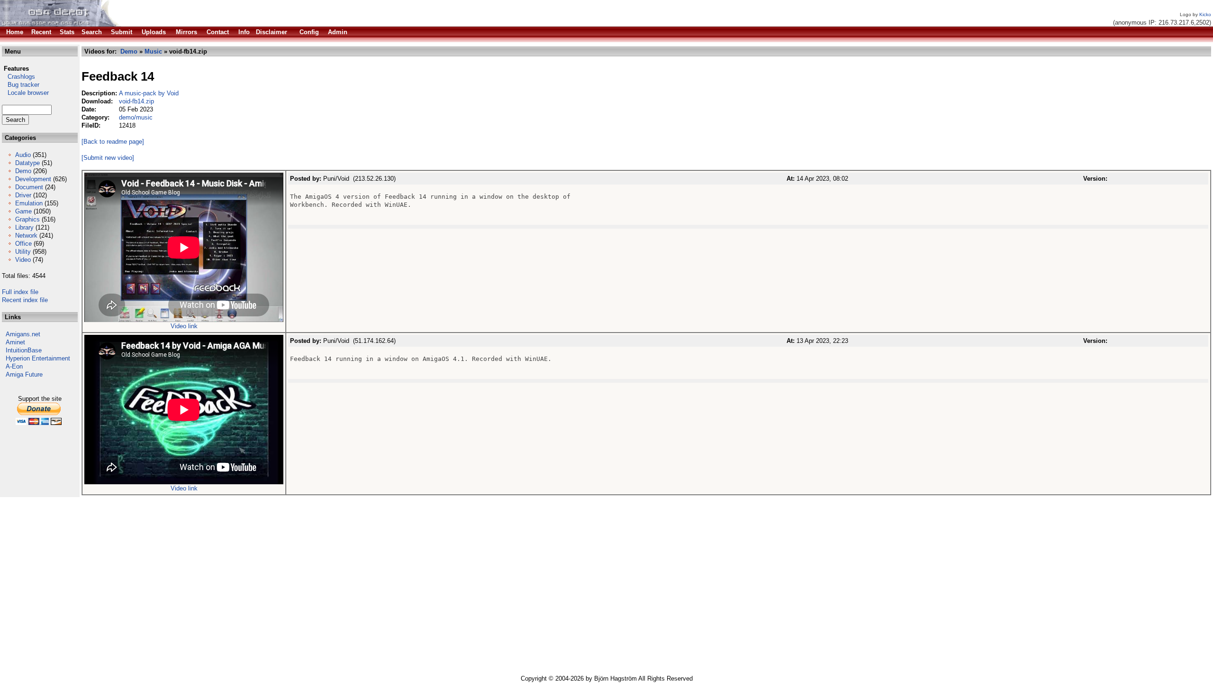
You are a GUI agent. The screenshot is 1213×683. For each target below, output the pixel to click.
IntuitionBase (24, 350)
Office (23, 243)
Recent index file (25, 300)
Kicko (1205, 14)
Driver (23, 195)
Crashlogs (18, 76)
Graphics (27, 219)
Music (153, 51)
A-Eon (14, 366)
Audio (23, 154)
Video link (184, 326)
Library (24, 227)
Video (23, 259)
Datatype (27, 162)
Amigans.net (23, 334)
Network (26, 235)
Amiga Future (24, 374)
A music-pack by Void (149, 93)
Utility (23, 251)
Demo (23, 171)
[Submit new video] (107, 157)
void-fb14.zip (136, 101)
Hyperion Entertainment (38, 358)
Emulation (29, 203)
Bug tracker (20, 84)
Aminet (15, 342)
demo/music (136, 117)
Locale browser (25, 92)
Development (33, 179)
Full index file (20, 291)
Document (29, 187)
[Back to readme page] (112, 141)
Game (23, 211)
